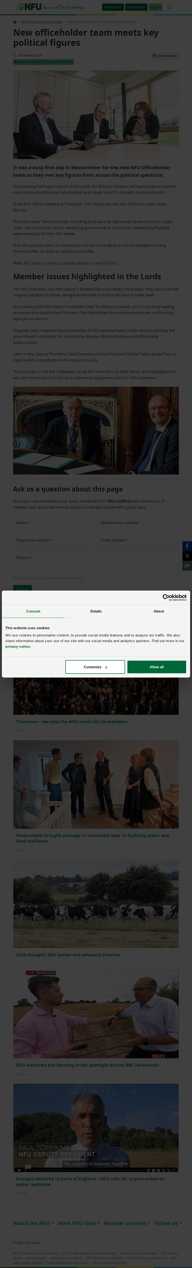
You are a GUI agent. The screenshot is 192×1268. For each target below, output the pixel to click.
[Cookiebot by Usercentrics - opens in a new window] (166, 597)
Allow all (157, 667)
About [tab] (159, 611)
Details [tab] (96, 611)
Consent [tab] (33, 611)
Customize (92, 667)
